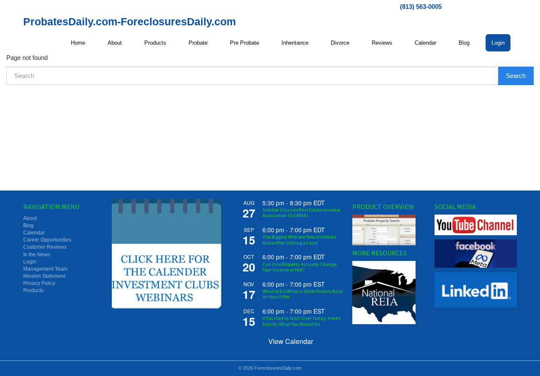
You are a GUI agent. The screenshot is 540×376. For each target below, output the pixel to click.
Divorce (340, 43)
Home (78, 43)
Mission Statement (44, 276)
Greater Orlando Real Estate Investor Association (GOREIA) (301, 212)
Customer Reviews (45, 247)
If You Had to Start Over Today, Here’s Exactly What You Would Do (301, 321)
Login (498, 43)
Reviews (382, 43)
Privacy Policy (39, 283)
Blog (464, 43)
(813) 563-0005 (421, 6)
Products (155, 43)
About (115, 43)
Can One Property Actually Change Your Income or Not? (299, 267)
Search (516, 75)
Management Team (45, 269)
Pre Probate (244, 43)
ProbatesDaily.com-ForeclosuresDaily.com (129, 21)
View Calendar (290, 341)
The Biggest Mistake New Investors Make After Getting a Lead (299, 239)
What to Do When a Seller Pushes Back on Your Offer (302, 294)
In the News (36, 255)
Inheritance (294, 43)
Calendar (425, 43)
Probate (198, 43)
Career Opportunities (47, 240)
